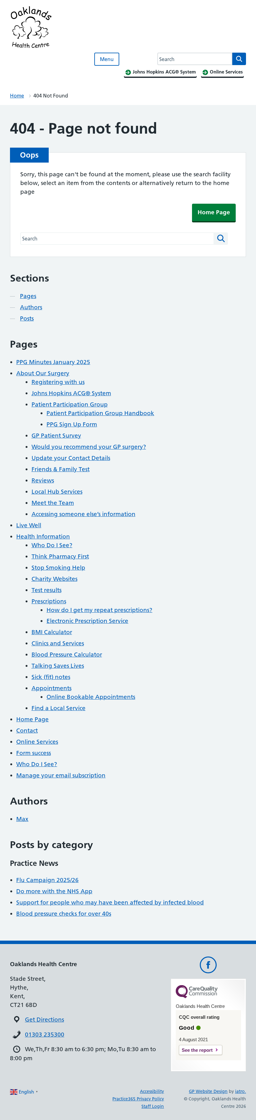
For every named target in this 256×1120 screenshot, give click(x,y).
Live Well (28, 525)
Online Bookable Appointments (91, 696)
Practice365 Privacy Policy (138, 1099)
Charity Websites (54, 578)
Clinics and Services (58, 643)
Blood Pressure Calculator (67, 654)
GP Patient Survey (56, 435)
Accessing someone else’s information (83, 514)
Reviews (43, 480)
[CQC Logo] (197, 996)
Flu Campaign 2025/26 (47, 880)
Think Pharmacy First (60, 556)
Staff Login (152, 1106)
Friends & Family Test (61, 469)
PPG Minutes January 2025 (53, 362)
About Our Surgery (42, 373)
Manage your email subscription (61, 775)
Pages (28, 296)
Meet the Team (53, 502)
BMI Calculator (52, 632)
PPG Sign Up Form (72, 424)
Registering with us (58, 382)
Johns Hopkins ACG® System (71, 393)
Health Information (43, 536)
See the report (197, 1050)
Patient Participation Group (70, 404)
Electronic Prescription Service (87, 620)
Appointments (51, 688)
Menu (107, 59)
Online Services (37, 741)
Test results (47, 590)
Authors (31, 307)
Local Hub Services (57, 491)
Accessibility (152, 1091)
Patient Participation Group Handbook (100, 413)
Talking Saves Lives (58, 665)
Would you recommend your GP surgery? (89, 446)
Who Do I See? (52, 545)
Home (17, 96)
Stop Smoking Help (58, 567)
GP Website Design (208, 1091)
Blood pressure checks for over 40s (63, 913)
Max (22, 819)
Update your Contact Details (71, 458)
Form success (33, 753)
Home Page (214, 212)
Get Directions (44, 1019)
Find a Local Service (59, 708)
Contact (27, 730)
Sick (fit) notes (51, 677)
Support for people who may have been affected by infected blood (110, 902)
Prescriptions (49, 601)
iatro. (240, 1091)
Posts (27, 318)
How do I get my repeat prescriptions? (99, 610)
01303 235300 (44, 1034)
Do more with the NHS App (54, 891)
